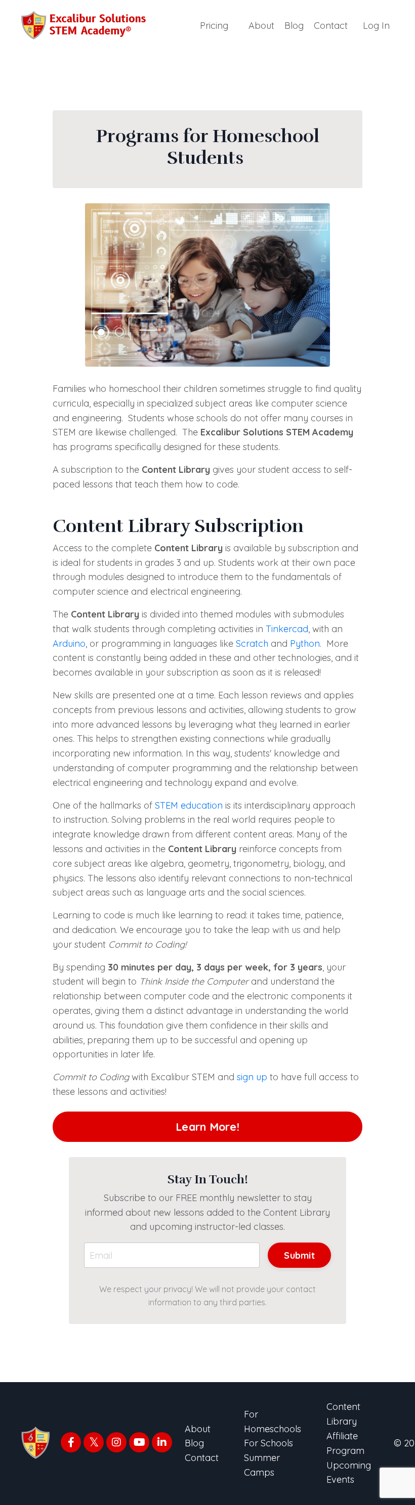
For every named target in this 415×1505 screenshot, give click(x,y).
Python (305, 643)
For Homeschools (272, 1421)
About (261, 25)
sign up (252, 1077)
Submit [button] (299, 1255)
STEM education (189, 805)
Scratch (252, 643)
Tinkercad (287, 629)
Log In (376, 25)
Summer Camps (262, 1465)
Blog (294, 25)
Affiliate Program (345, 1443)
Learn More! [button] (207, 1126)
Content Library (343, 1414)
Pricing (214, 25)
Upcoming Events (348, 1472)
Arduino (69, 643)
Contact (331, 25)
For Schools (268, 1443)
